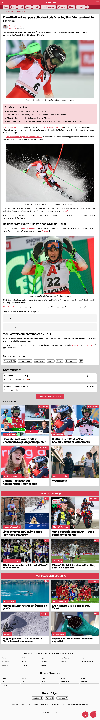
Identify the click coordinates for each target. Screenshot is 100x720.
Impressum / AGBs (58, 704)
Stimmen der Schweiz (88, 661)
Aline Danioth (8, 307)
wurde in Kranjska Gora (53, 127)
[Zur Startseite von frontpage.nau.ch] (50, 2)
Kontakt (35, 704)
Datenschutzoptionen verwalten (77, 704)
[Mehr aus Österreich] (50, 576)
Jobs (28, 704)
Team (22, 704)
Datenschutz (45, 704)
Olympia (45, 231)
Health (4, 678)
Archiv (43, 665)
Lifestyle (5, 665)
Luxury (63, 678)
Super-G (89, 345)
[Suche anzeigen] (93, 2)
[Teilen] (85, 714)
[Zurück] (2, 2)
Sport (11, 11)
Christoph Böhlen (15, 26)
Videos (24, 661)
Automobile (65, 681)
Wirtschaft (5, 661)
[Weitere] (87, 7)
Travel (43, 681)
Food (3, 681)
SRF (66, 211)
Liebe (43, 678)
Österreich (12, 28)
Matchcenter (65, 658)
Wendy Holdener (29, 228)
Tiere (23, 681)
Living (24, 678)
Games (63, 661)
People (83, 658)
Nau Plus (44, 661)
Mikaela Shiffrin (9, 127)
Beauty (4, 685)
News (4, 658)
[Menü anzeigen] (97, 2)
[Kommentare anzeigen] (93, 714)
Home (5, 11)
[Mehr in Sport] (50, 493)
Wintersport (20, 11)
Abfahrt (75, 345)
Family (83, 678)
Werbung (15, 704)
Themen (24, 665)
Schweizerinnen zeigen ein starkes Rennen (24, 137)
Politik (24, 658)
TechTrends (84, 681)
